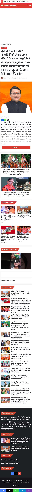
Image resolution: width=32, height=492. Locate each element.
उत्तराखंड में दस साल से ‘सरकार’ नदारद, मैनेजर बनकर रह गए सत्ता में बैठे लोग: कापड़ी (20, 384)
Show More (16, 147)
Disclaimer (16, 485)
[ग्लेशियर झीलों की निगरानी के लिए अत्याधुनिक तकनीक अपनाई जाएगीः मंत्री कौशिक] (24, 210)
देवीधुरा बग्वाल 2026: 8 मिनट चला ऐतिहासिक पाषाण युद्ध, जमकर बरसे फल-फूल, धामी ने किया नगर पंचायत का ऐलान (23, 237)
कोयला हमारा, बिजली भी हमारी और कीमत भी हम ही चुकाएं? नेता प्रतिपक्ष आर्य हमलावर (20, 343)
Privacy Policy (24, 483)
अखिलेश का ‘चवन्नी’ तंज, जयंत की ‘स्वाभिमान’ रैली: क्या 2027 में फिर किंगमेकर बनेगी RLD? (19, 364)
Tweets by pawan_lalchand (8, 281)
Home (4, 44)
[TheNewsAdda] (10, 5)
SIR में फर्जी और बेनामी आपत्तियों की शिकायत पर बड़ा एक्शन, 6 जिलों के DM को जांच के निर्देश (20, 317)
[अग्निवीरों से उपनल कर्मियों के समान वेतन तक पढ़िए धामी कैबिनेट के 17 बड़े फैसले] (5, 350)
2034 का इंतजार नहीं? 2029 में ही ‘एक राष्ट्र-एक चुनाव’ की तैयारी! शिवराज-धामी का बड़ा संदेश (21, 357)
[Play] (16, 261)
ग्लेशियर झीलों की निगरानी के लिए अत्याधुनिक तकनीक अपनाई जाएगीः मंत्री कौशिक (24, 216)
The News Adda (6, 78)
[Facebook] (2, 120)
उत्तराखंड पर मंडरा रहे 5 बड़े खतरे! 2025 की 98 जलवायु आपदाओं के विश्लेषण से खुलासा (19, 377)
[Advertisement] (16, 26)
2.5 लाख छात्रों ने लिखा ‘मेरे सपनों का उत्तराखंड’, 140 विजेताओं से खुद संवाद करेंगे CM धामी (20, 370)
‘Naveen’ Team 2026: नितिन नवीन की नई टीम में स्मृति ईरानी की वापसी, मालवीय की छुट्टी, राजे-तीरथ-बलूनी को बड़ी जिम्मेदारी (21, 392)
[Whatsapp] (5, 120)
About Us (5, 483)
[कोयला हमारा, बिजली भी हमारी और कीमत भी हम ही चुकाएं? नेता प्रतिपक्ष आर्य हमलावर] (5, 343)
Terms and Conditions (14, 483)
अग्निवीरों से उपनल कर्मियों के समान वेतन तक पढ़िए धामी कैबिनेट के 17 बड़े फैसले (20, 350)
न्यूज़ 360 (9, 44)
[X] (8, 120)
